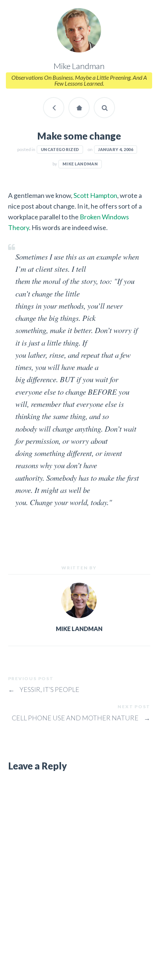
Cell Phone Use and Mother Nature (81, 718)
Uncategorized (60, 149)
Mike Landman (80, 163)
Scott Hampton (95, 195)
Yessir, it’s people (44, 689)
